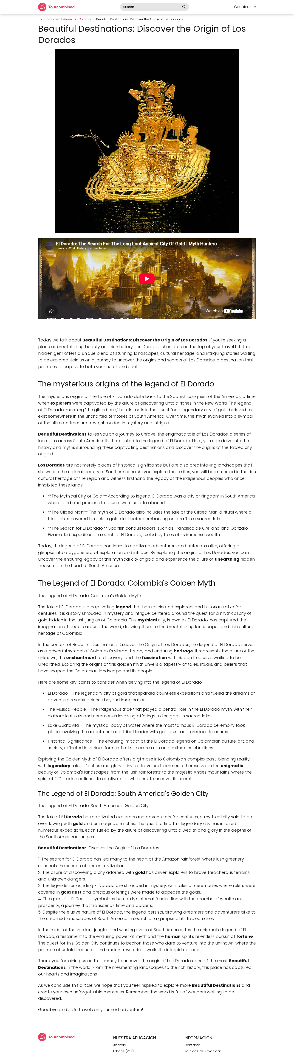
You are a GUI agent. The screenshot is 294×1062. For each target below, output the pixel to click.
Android (119, 1045)
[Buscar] (184, 6)
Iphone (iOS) (123, 1051)
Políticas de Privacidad (203, 1051)
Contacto (192, 1045)
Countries (242, 6)
